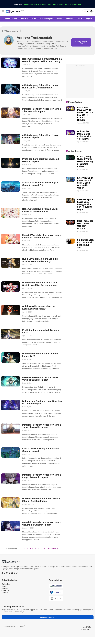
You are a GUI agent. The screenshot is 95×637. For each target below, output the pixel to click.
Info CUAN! (47, 4)
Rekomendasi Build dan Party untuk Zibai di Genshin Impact (41, 499)
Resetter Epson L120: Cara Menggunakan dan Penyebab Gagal (85, 204)
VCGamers (22, 626)
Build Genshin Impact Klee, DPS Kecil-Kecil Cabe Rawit (39, 307)
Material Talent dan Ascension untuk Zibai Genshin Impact (41, 110)
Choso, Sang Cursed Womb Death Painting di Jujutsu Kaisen (85, 161)
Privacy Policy (86, 629)
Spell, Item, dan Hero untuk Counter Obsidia (85, 225)
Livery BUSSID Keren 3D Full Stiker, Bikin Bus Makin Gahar (85, 183)
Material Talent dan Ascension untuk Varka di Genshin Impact (41, 426)
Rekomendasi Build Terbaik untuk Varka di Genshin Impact (40, 378)
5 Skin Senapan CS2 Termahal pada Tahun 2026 (85, 244)
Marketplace (5, 584)
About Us (4, 588)
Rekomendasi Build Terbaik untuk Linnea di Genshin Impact (40, 210)
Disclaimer (87, 628)
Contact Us (5, 590)
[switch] (91, 11)
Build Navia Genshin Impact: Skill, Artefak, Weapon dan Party (40, 260)
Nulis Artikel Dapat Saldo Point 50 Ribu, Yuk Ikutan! (84, 135)
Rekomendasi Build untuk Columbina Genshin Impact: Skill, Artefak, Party (42, 60)
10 (44, 548)
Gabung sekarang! (47, 617)
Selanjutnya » (52, 548)
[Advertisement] (80, 82)
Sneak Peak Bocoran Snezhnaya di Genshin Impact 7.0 (40, 183)
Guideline (87, 626)
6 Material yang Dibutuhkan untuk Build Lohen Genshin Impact (40, 86)
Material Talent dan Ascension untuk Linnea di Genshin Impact (41, 236)
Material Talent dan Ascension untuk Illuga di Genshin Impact (41, 476)
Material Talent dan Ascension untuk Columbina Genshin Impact (41, 523)
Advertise (4, 592)
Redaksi (4, 586)
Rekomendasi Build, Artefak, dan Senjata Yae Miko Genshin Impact (40, 283)
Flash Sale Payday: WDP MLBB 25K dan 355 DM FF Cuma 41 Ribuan (85, 113)
